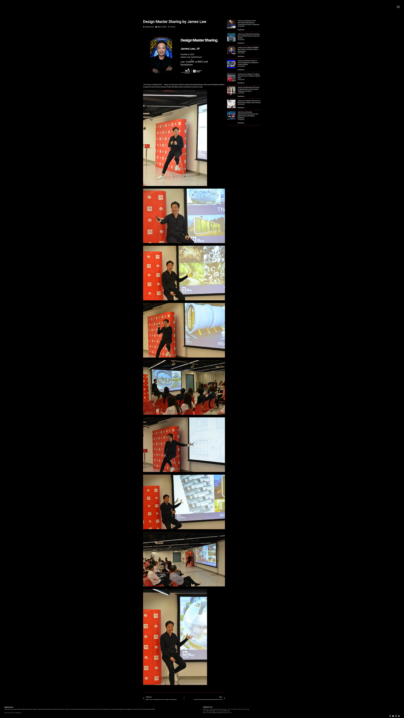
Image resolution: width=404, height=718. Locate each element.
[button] (398, 6)
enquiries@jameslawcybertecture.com (219, 712)
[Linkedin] (399, 716)
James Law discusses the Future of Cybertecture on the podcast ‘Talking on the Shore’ (248, 89)
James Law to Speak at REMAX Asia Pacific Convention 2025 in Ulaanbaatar (248, 49)
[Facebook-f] (390, 716)
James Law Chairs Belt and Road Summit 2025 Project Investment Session (249, 36)
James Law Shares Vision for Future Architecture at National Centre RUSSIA (248, 62)
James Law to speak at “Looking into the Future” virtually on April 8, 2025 (249, 76)
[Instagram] (396, 716)
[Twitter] (393, 716)
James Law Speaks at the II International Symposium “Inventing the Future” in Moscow (248, 22)
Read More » (241, 30)
